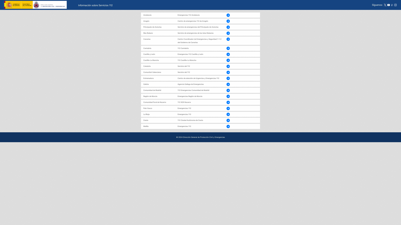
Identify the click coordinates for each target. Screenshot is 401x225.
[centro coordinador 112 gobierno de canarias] (228, 39)
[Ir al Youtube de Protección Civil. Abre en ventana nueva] (388, 5)
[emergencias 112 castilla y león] (228, 54)
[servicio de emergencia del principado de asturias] (228, 27)
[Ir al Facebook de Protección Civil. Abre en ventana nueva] (392, 5)
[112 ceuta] (228, 120)
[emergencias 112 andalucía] (228, 15)
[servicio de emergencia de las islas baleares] (228, 33)
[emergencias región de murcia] (228, 96)
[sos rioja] (228, 114)
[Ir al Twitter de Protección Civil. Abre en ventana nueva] (385, 5)
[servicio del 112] (228, 66)
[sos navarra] (228, 102)
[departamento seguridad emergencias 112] (228, 108)
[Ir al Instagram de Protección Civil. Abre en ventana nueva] (395, 5)
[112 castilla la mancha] (228, 60)
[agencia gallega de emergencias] (228, 84)
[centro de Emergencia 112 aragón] (228, 21)
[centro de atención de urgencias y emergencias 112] (228, 78)
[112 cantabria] (228, 48)
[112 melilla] (228, 126)
